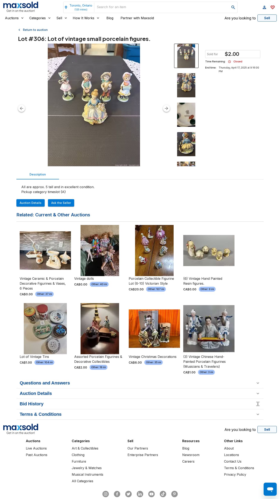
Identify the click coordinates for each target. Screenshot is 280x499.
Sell (59, 18)
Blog (109, 18)
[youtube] (151, 494)
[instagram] (105, 494)
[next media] (166, 108)
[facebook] (117, 494)
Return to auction (35, 29)
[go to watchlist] (273, 7)
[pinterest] (174, 494)
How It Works (83, 18)
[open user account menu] (264, 7)
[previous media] (21, 108)
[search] (233, 7)
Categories (37, 18)
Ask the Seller (61, 203)
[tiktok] (163, 494)
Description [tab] (38, 174)
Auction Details (30, 203)
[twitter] (128, 494)
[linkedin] (140, 494)
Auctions (12, 18)
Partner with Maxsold (137, 18)
